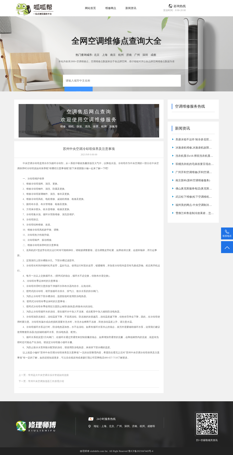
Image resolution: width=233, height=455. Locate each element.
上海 (104, 54)
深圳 (145, 54)
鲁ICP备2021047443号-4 (140, 451)
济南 (129, 54)
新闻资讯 (130, 8)
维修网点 (110, 8)
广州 (137, 54)
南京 (113, 54)
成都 (153, 54)
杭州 (121, 54)
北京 (96, 54)
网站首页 (90, 8)
